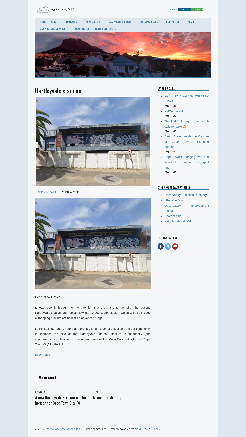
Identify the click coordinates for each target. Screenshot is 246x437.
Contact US (172, 22)
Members (172, 9)
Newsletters (93, 22)
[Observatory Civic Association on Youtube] (175, 246)
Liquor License (82, 29)
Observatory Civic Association (62, 429)
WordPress (141, 429)
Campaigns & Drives (120, 22)
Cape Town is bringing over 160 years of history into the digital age (186, 162)
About (54, 22)
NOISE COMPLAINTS (105, 29)
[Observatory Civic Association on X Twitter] (168, 246)
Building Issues (149, 22)
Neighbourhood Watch (179, 221)
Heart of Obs (172, 216)
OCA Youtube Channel (52, 29)
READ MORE (44, 355)
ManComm (71, 22)
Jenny (156, 429)
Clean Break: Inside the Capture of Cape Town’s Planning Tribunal (186, 142)
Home (43, 22)
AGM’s (191, 22)
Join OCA (185, 9)
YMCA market (173, 111)
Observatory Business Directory (185, 195)
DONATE (198, 9)
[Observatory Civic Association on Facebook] (161, 246)
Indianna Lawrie (47, 192)
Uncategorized (47, 378)
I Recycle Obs (173, 200)
